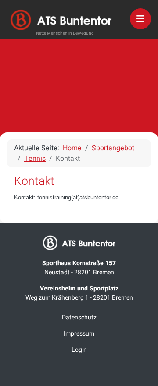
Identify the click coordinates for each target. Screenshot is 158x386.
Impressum (79, 333)
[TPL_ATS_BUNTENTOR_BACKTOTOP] (79, 376)
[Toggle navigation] (140, 18)
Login (79, 349)
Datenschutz (79, 317)
